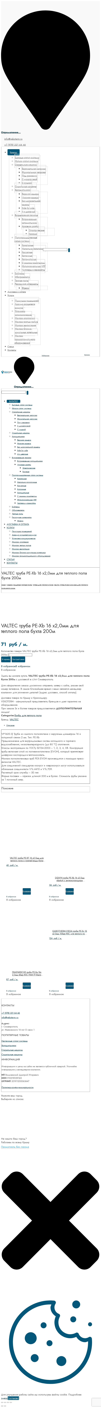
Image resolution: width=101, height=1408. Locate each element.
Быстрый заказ (18, 659)
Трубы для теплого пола (28, 715)
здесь (4, 1398)
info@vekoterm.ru (9, 1017)
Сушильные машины (11, 1054)
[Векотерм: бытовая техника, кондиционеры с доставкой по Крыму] (10, 6)
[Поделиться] (8, 1402)
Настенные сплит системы (14, 1041)
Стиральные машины (12, 1050)
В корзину (6, 659)
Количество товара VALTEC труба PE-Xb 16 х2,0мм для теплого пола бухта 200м (42, 652)
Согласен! (13, 1398)
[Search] (69, 250)
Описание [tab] (10, 725)
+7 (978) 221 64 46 (10, 1013)
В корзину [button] (27, 891)
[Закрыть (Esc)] (11, 1402)
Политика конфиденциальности (17, 1087)
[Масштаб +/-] (2, 1402)
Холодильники (8, 1045)
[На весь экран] (5, 1402)
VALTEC (14, 719)
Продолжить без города (15, 1147)
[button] (15, 666)
